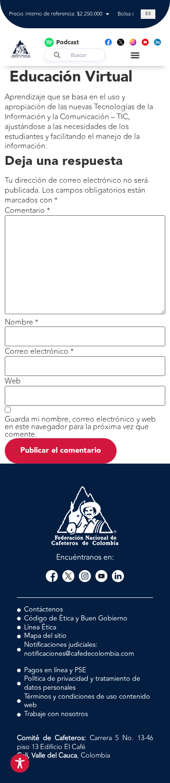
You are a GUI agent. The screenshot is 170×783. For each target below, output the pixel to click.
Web (13, 381)
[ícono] (120, 42)
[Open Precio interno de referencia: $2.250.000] (107, 14)
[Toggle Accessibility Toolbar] (19, 763)
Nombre (21, 322)
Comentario (27, 210)
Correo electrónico (39, 351)
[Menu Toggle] (135, 55)
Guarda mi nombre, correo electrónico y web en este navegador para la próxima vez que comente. (80, 427)
